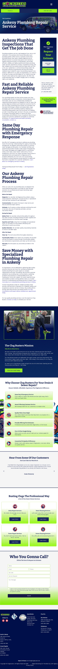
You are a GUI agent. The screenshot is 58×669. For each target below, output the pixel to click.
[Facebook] (3, 620)
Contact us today (12, 299)
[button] (4, 471)
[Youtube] (7, 620)
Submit (29, 595)
